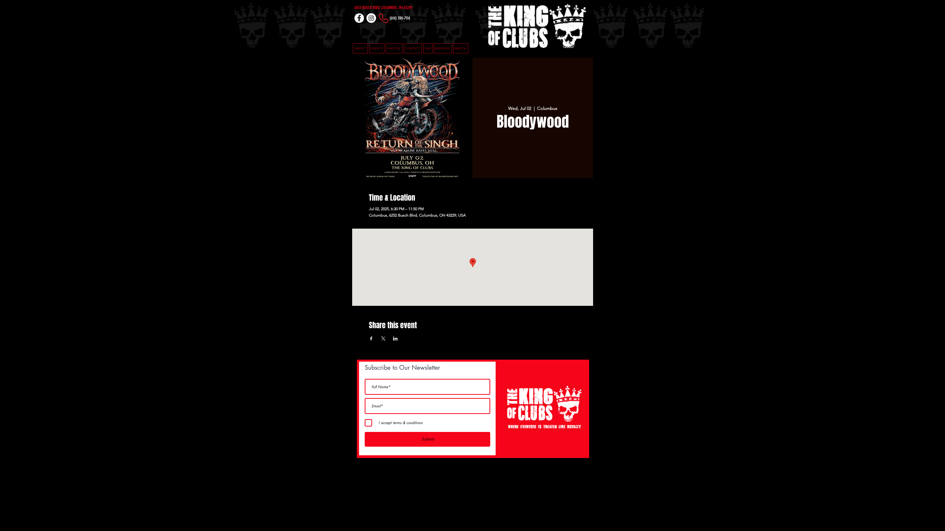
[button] (428, 48)
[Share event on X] (383, 338)
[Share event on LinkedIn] (395, 338)
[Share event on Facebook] (371, 338)
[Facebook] (359, 18)
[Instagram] (371, 18)
